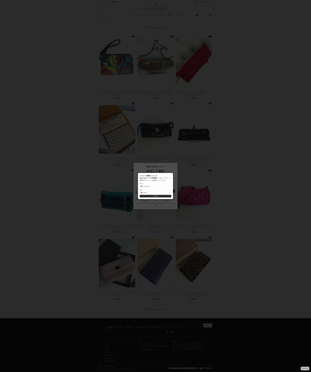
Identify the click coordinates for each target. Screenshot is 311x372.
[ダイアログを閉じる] (172, 174)
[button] (155, 186)
